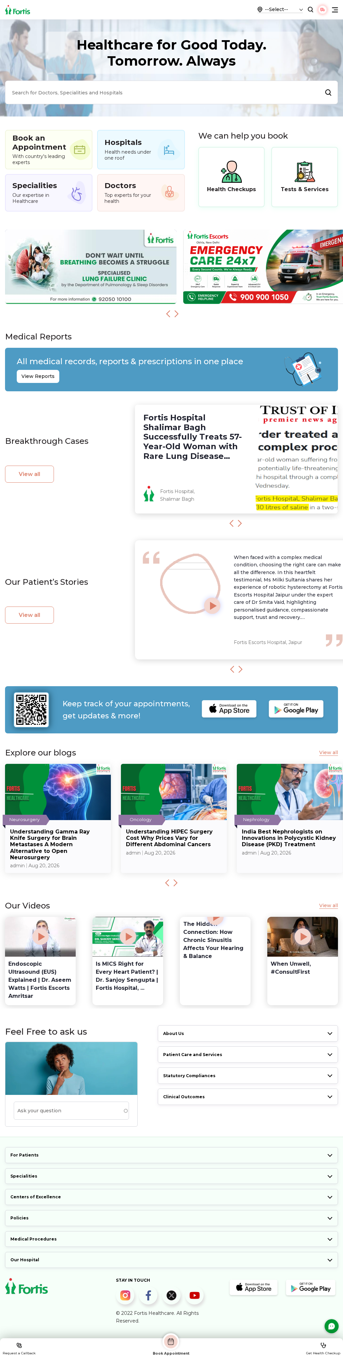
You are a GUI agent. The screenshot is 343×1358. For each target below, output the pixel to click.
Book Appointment (171, 1353)
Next (176, 313)
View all (29, 474)
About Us (173, 1033)
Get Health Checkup (323, 1353)
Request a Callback (19, 1353)
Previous (168, 313)
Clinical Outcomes (184, 1096)
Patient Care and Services (192, 1054)
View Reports (38, 376)
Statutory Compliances (189, 1075)
